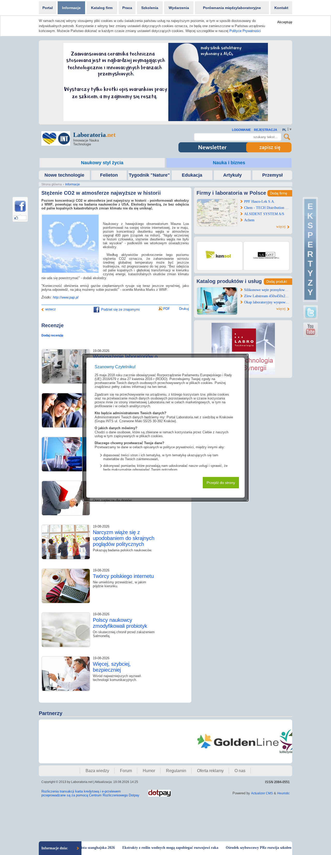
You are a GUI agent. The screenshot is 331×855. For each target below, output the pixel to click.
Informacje (71, 8)
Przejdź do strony (221, 483)
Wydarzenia (179, 8)
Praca (127, 8)
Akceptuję (284, 22)
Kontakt (281, 8)
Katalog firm (101, 8)
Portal (47, 8)
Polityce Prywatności (245, 31)
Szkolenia (149, 8)
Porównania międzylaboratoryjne (232, 8)
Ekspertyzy (310, 249)
